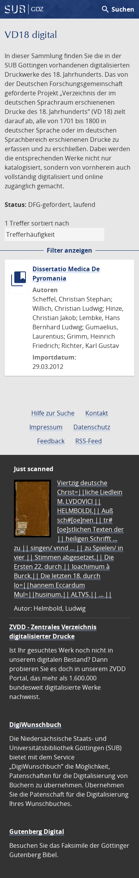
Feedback (50, 441)
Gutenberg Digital (36, 831)
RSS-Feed (88, 441)
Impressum (46, 427)
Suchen (117, 9)
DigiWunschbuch (35, 724)
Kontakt (96, 413)
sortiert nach (50, 223)
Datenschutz (91, 427)
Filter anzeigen (69, 250)
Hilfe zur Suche (53, 413)
